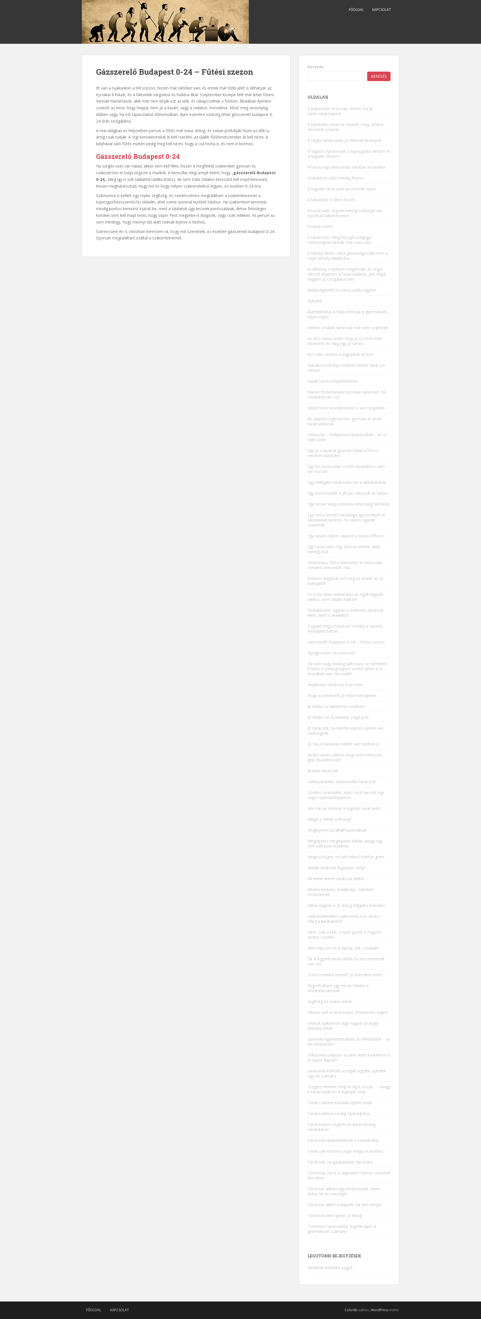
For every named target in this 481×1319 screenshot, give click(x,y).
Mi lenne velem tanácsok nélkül (336, 878)
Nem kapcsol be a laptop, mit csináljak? (343, 948)
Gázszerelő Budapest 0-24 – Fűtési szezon (346, 642)
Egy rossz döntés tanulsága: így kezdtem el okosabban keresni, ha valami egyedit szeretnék (346, 520)
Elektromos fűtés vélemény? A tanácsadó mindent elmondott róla (345, 565)
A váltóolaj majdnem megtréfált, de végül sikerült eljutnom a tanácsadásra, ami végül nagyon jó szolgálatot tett (347, 274)
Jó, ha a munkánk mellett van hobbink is (343, 744)
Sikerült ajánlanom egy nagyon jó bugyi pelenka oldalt (343, 1026)
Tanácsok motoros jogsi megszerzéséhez (345, 1151)
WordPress (379, 1310)
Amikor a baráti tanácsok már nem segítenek (348, 327)
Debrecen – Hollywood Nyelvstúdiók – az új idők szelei (347, 437)
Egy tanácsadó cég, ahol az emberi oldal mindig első (344, 549)
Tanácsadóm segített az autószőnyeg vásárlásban (342, 1127)
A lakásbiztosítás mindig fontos (336, 178)
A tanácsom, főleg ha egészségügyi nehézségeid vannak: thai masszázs (340, 240)
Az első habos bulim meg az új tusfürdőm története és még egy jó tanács (345, 341)
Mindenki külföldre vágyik (330, 1267)
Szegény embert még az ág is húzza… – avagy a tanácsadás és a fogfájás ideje (349, 1089)
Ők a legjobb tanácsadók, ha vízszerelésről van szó (346, 961)
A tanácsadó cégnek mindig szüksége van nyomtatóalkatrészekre (345, 213)
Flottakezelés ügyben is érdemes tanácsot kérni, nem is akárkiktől (346, 613)
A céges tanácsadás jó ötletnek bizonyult (344, 140)
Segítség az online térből (330, 1001)
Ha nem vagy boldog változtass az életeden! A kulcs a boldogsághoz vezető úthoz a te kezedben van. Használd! (347, 668)
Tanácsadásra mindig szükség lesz (339, 1113)
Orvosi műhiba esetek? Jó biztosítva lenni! (345, 974)
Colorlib (351, 1310)
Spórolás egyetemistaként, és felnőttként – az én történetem (349, 1041)
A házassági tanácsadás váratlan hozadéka (346, 167)
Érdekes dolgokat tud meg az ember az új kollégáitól (345, 581)
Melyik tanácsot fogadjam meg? (336, 867)
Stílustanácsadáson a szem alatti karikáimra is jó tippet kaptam (349, 1057)
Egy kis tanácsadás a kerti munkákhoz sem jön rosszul (346, 469)
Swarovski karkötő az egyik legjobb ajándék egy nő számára (347, 1073)
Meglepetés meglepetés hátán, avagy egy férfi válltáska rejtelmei (345, 843)
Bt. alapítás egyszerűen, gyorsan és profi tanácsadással (344, 421)
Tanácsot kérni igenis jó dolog (335, 1215)
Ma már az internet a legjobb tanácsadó (344, 808)
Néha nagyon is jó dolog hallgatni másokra (346, 905)
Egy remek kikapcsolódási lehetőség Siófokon (349, 504)
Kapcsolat (381, 9)
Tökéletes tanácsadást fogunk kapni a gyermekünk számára (342, 1229)
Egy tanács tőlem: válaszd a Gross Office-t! (346, 535)
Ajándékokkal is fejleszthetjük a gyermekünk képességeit (347, 314)
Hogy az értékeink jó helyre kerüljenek (342, 695)
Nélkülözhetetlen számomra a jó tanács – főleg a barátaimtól (345, 919)
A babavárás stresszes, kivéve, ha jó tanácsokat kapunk (340, 111)
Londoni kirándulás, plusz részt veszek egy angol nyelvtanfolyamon (346, 795)
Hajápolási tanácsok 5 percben (335, 684)
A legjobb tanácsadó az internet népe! (342, 188)
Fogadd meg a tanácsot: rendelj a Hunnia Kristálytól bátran (345, 628)
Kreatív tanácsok (323, 770)
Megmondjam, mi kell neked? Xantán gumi (346, 856)
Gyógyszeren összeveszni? (331, 652)
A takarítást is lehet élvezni (331, 199)
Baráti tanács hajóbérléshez (333, 381)
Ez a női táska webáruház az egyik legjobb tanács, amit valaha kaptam (345, 597)
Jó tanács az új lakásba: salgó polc (338, 717)
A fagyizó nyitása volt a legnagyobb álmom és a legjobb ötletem (349, 154)
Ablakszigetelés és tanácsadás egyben (342, 290)
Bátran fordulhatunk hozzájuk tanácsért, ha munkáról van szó (347, 394)
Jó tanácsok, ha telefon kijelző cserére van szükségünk (346, 730)
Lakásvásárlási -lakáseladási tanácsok (342, 781)
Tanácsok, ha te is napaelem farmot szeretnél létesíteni (349, 1175)
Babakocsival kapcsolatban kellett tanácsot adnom (346, 368)
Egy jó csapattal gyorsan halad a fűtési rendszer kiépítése (342, 453)
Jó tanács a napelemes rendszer (336, 706)
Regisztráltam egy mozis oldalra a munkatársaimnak (338, 988)
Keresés (316, 66)
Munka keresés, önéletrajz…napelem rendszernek (341, 892)
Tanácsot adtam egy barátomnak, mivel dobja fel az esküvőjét (344, 1191)
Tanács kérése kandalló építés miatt (340, 1102)
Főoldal (356, 9)
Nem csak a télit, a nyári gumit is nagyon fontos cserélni (344, 934)
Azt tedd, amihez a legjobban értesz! (340, 354)
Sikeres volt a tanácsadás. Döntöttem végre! (347, 1012)
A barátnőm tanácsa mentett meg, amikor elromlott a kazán (346, 127)
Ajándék (315, 300)
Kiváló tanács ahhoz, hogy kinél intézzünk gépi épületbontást (345, 757)
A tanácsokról (320, 226)
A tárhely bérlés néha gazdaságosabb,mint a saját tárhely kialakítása (347, 256)
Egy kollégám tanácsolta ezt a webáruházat (347, 482)
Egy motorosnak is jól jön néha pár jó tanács (348, 493)
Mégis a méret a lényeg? (330, 819)
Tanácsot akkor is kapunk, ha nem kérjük (344, 1204)
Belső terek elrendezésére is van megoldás (346, 407)
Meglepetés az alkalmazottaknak (337, 830)
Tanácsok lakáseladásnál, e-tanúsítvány (343, 1140)
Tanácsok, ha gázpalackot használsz (340, 1162)
